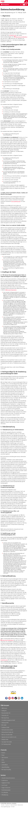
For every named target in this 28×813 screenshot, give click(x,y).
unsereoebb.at (4, 764)
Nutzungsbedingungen (16, 201)
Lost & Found (4, 785)
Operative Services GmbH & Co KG (8, 737)
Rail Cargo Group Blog (6, 769)
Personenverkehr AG (5, 713)
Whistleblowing (4, 794)
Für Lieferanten (4, 792)
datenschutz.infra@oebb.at (21, 37)
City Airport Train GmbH (6, 741)
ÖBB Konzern (4, 708)
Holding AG (3, 710)
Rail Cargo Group (5, 717)
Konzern (3, 752)
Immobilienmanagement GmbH (8, 720)
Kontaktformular (12, 35)
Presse (2, 755)
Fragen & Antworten (5, 787)
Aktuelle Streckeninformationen (8, 778)
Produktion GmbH (5, 727)
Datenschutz (20, 805)
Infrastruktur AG (4, 715)
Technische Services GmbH (7, 729)
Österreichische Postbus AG (7, 732)
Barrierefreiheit (14, 805)
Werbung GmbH (4, 722)
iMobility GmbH (4, 739)
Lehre (2, 760)
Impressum (7, 805)
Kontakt (13, 806)
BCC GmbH (3, 725)
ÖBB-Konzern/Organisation (11, 290)
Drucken (2, 805)
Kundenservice (4, 780)
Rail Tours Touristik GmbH (6, 734)
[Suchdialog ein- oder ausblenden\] (21, 4)
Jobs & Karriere (4, 757)
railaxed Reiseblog (5, 767)
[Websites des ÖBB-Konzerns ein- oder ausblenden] (26, 1)
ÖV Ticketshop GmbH (6, 744)
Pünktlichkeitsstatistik (5, 790)
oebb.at (3, 762)
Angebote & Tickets (5, 782)
